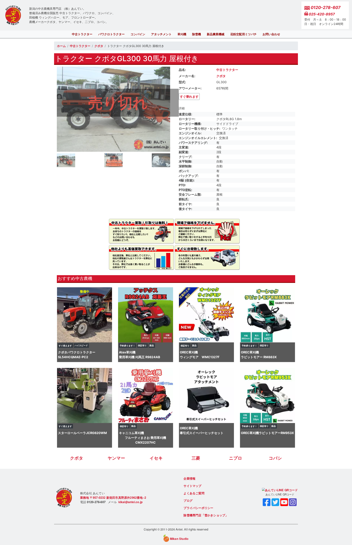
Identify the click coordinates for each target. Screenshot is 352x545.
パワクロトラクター (111, 34)
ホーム (61, 46)
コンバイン (138, 34)
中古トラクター (82, 34)
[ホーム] (13, 15)
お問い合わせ (271, 34)
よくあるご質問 (194, 493)
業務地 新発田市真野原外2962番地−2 (113, 497)
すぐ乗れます (189, 96)
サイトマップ (192, 486)
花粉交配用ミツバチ (243, 34)
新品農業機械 (215, 34)
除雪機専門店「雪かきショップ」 (206, 515)
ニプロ (235, 458)
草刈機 (181, 34)
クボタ (98, 46)
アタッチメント (161, 34)
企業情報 (189, 478)
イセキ (156, 458)
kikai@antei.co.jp (130, 502)
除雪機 (196, 34)
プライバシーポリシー (198, 508)
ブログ (188, 500)
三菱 (196, 458)
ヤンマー (116, 458)
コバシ (275, 458)
